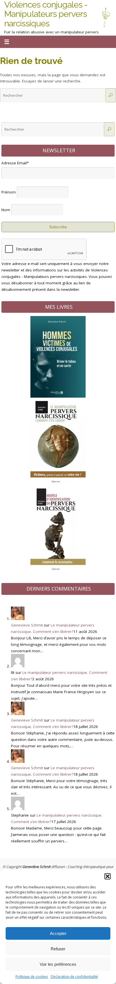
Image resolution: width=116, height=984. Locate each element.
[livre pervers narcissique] (58, 483)
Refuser (58, 948)
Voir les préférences (58, 964)
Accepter (58, 933)
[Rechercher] (110, 95)
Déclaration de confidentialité (74, 976)
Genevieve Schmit (27, 625)
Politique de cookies (31, 976)
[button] (107, 876)
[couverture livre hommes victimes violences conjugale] (58, 396)
